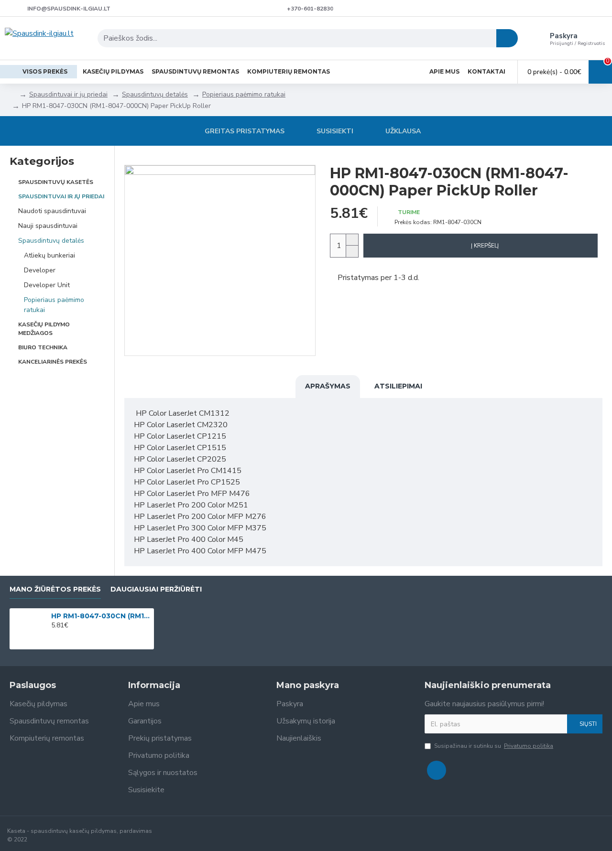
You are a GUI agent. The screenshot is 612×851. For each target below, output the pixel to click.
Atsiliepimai (398, 386)
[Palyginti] (81, 636)
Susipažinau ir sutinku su (493, 746)
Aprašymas (327, 386)
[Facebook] (436, 770)
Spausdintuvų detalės (155, 94)
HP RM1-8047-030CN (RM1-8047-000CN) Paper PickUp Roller (101, 616)
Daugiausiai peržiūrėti (156, 589)
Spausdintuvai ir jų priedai (68, 94)
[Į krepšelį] (54, 636)
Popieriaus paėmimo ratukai (243, 94)
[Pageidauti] (67, 636)
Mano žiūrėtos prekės (55, 589)
